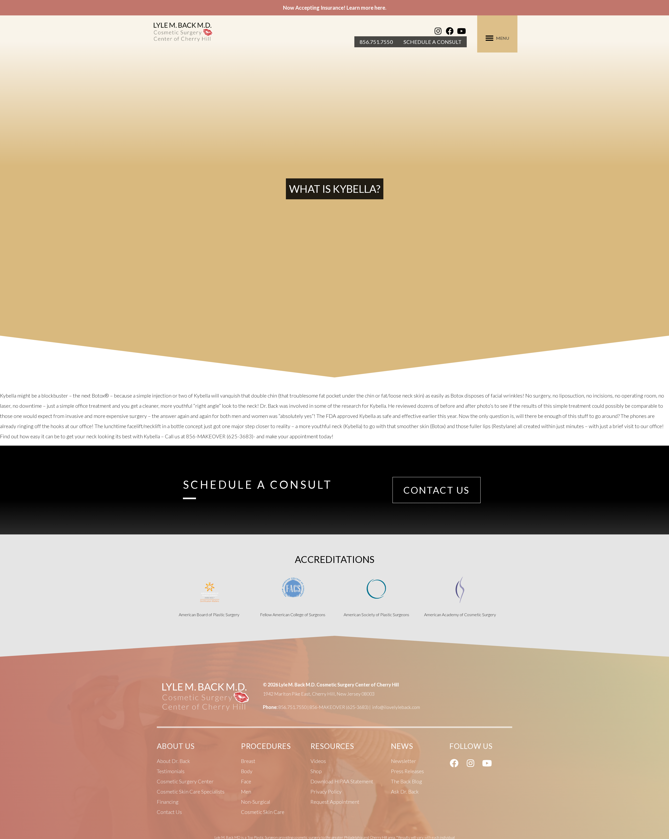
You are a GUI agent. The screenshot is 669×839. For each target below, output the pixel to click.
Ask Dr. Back (405, 791)
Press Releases (407, 771)
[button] (438, 31)
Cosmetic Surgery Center (185, 781)
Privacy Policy (326, 791)
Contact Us (169, 812)
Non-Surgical (255, 802)
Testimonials (170, 771)
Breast (248, 761)
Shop (316, 771)
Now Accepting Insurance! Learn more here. (334, 7)
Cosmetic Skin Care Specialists (190, 791)
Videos (318, 761)
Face (246, 781)
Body (246, 771)
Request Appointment (334, 802)
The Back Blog (406, 781)
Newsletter (403, 761)
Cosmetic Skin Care (262, 812)
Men (246, 791)
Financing (167, 802)
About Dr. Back (173, 761)
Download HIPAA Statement (341, 781)
